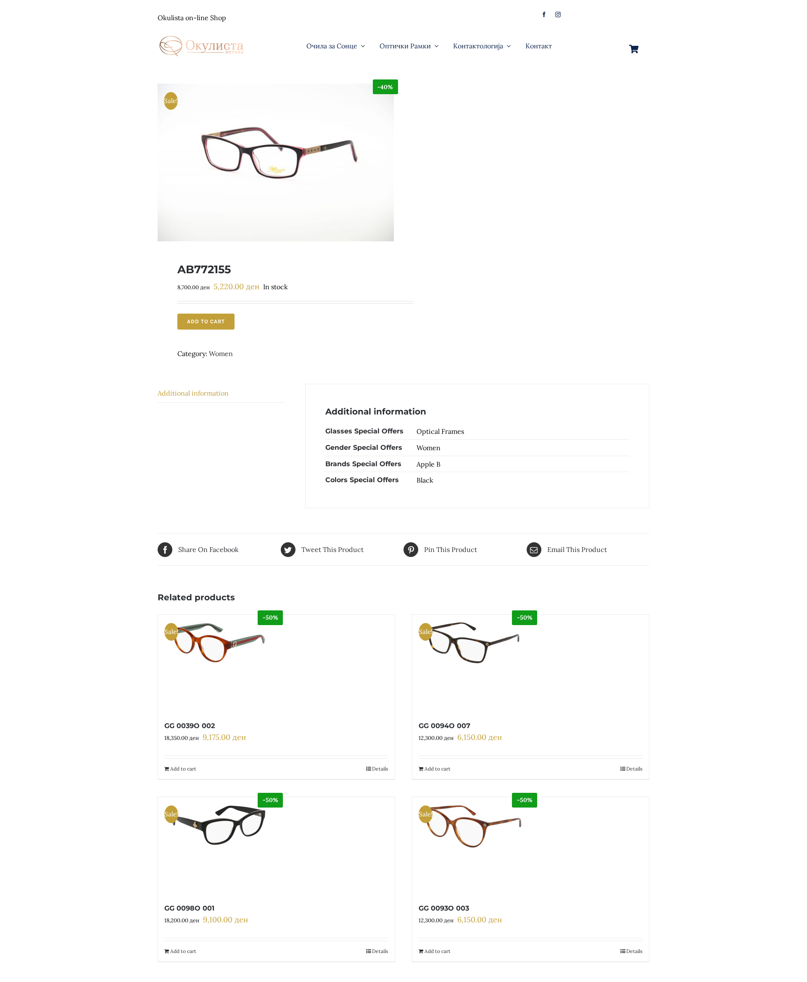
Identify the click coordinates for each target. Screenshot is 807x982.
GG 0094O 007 (444, 726)
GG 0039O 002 (189, 726)
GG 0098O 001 (189, 908)
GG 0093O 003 (444, 908)
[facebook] (544, 14)
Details (380, 769)
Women (221, 353)
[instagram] (558, 14)
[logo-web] (202, 33)
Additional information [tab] (193, 393)
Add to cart (206, 321)
